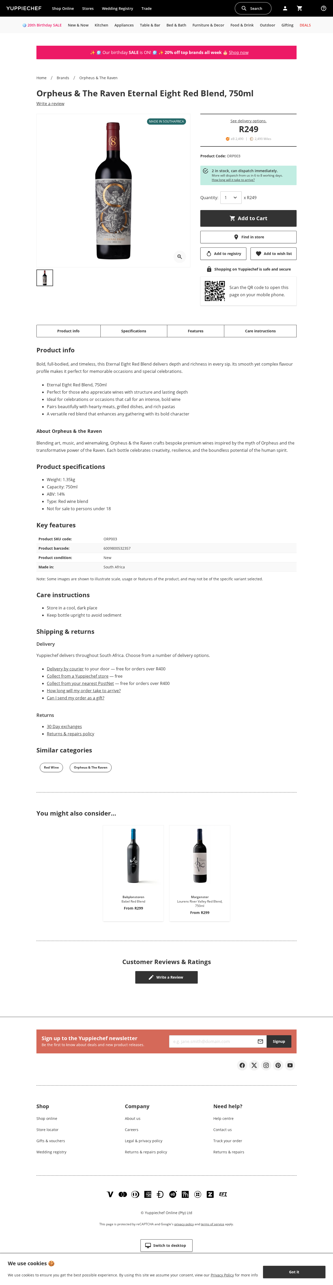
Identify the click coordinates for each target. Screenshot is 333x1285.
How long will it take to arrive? (233, 180)
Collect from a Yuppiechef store (77, 676)
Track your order (227, 1140)
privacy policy (184, 1224)
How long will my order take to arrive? (84, 691)
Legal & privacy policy (143, 1140)
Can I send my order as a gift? (75, 698)
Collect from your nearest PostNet (80, 683)
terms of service (212, 1224)
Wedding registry (51, 1151)
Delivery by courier (65, 669)
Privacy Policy (222, 1275)
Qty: (209, 197)
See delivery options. (248, 120)
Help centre (223, 1118)
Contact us (222, 1129)
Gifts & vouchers (50, 1140)
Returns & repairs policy (70, 734)
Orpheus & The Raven (98, 77)
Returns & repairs (228, 1151)
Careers (131, 1129)
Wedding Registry (117, 8)
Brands (63, 77)
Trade (148, 9)
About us (132, 1118)
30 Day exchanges (64, 726)
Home (41, 77)
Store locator (47, 1129)
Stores (88, 8)
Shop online (46, 1118)
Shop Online (63, 8)
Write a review (50, 103)
